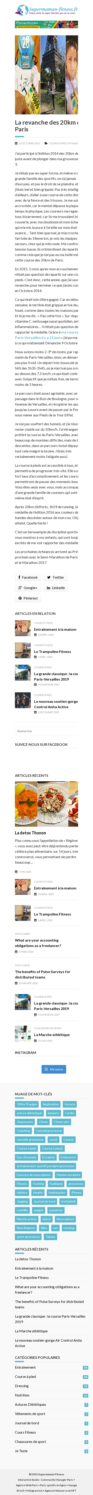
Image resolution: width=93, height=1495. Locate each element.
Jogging (22, 1201)
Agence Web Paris (27, 1485)
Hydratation (57, 1192)
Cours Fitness (43, 622)
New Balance (26, 1228)
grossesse (75, 1184)
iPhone (76, 1192)
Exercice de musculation (34, 1175)
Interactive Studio (28, 1479)
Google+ (30, 587)
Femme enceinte (68, 1175)
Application (51, 1104)
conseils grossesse (30, 1139)
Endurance (68, 1157)
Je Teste (21, 1451)
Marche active (27, 1219)
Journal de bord (44, 1201)
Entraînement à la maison (55, 629)
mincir (46, 1219)
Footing (38, 1184)
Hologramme (34, 1490)
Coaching (23, 1131)
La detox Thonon (30, 832)
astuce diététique (29, 1113)
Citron (43, 1122)
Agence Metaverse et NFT (60, 1490)
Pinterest (30, 598)
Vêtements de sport (30, 1413)
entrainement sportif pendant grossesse (45, 1166)
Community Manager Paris (57, 1479)
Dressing (22, 1386)
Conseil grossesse (49, 1131)
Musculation (65, 1219)
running (69, 1228)
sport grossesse (28, 1237)
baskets (53, 1113)
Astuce (70, 1104)
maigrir (38, 1210)
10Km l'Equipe (27, 1104)
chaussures (25, 1122)
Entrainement (76, 143)
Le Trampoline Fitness (52, 651)
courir (53, 1139)
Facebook (30, 577)
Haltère (22, 1192)
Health (38, 1192)
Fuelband (56, 1184)
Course (68, 1139)
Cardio (69, 1113)
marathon (56, 1210)
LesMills (22, 1210)
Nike (44, 1228)
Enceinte (48, 1157)
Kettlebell (68, 1201)
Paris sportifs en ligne (53, 1485)
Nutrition (22, 1395)
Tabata (50, 1237)
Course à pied (58, 143)
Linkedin (58, 587)
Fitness (22, 1184)
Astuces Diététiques (30, 1404)
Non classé (22, 933)
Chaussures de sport (48, 1028)
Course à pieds (52, 1148)
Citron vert (61, 1122)
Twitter (58, 577)
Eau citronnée (26, 1157)
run (55, 1228)
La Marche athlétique (52, 1034)
